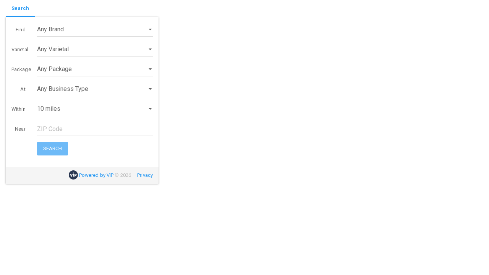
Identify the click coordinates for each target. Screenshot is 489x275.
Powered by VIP (96, 175)
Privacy (145, 175)
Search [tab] (20, 8)
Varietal (19, 49)
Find (20, 29)
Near (20, 129)
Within (18, 109)
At (22, 89)
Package (21, 69)
